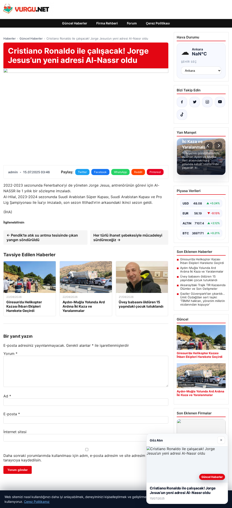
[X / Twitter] (194, 102)
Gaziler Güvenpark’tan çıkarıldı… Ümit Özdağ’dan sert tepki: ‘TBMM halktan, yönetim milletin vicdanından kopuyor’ (202, 299)
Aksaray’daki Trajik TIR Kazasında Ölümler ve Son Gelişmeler (202, 286)
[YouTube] (220, 102)
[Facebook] (182, 102)
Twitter (82, 172)
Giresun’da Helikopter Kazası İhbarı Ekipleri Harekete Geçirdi (202, 261)
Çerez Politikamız (37, 501)
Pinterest (155, 172)
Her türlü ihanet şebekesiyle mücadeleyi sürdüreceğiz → (127, 237)
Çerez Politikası (158, 23)
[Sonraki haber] (218, 146)
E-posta (11, 414)
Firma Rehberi (107, 23)
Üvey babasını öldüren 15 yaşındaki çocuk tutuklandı (198, 278)
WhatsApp (120, 172)
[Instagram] (207, 102)
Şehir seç (189, 61)
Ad (7, 396)
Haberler (9, 38)
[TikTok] (182, 114)
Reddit (138, 172)
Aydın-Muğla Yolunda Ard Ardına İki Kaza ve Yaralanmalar (201, 269)
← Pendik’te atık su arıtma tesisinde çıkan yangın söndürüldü (42, 237)
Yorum (10, 353)
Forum (132, 23)
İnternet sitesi (15, 432)
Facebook (100, 172)
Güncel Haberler (74, 23)
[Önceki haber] (209, 146)
